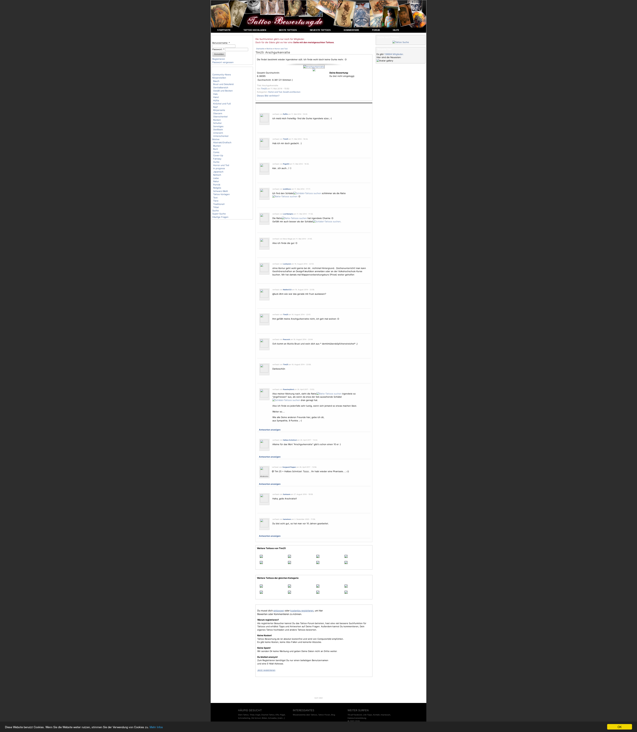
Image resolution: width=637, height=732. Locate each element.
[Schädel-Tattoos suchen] (307, 193)
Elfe (277, 715)
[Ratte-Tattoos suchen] (284, 196)
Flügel (282, 715)
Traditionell (218, 204)
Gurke (216, 162)
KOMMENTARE (351, 30)
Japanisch (218, 171)
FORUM (376, 30)
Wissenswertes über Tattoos (305, 715)
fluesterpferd (288, 389)
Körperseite (219, 110)
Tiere (215, 200)
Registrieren (218, 59)
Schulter (217, 123)
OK (620, 727)
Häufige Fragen (220, 217)
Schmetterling (244, 718)
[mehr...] (281, 718)
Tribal (216, 207)
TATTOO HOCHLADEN (255, 30)
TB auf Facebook (355, 715)
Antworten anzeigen (270, 429)
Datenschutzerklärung (357, 718)
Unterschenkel (220, 136)
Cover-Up (218, 155)
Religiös (217, 187)
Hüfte (216, 100)
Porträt (216, 184)
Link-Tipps (367, 715)
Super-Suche (219, 213)
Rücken (217, 120)
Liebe (216, 178)
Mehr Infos (156, 727)
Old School (256, 718)
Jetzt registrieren (266, 670)
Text (215, 197)
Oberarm (217, 113)
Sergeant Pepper (289, 467)
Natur (216, 181)
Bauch (216, 81)
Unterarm (218, 132)
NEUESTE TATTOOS (320, 30)
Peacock (286, 339)
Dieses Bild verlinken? (268, 95)
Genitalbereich (220, 87)
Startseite (260, 48)
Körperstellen (219, 77)
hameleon (287, 519)
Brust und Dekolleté (223, 84)
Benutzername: (221, 43)
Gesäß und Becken (223, 90)
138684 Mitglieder (393, 54)
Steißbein (218, 129)
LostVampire (288, 214)
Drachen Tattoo (268, 715)
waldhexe (287, 189)
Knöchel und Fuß (222, 103)
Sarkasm (286, 494)
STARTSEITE (224, 30)
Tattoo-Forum (324, 715)
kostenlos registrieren (302, 610)
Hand (216, 97)
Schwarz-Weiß (220, 191)
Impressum (385, 715)
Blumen (217, 145)
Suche (215, 210)
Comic (216, 152)
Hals (215, 94)
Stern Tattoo (243, 715)
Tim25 (259, 52)
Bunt (215, 149)
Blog (333, 715)
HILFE (396, 30)
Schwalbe (272, 718)
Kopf (215, 107)
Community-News (221, 74)
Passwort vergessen (223, 62)
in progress (219, 168)
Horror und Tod (221, 165)
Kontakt (376, 715)
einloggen (278, 610)
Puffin (285, 114)
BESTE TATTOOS (288, 30)
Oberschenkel (220, 116)
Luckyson (287, 264)
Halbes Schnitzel (290, 440)
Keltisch (217, 174)
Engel (257, 715)
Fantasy (217, 158)
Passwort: (218, 49)
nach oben (318, 698)
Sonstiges (218, 126)
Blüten (264, 718)
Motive (215, 139)
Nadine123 (287, 290)
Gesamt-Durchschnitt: (268, 72)
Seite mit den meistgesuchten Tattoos (313, 42)
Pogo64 (286, 164)
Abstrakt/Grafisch (222, 142)
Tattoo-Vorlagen (221, 194)
